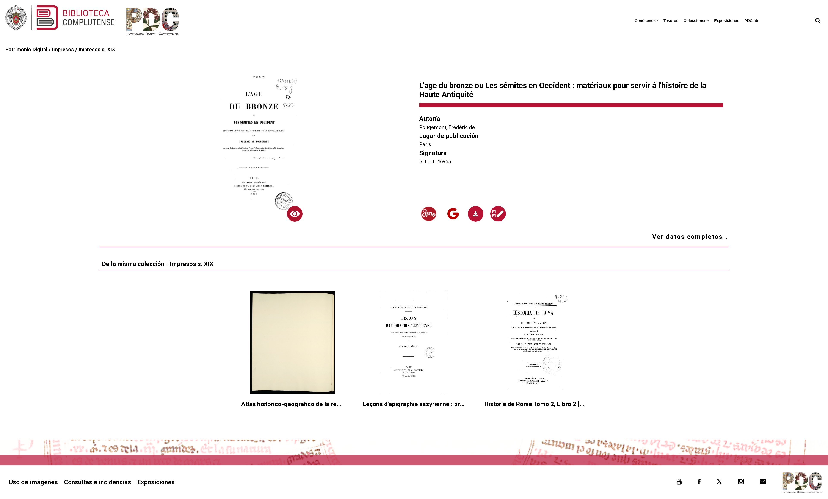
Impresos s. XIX (96, 50)
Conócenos (645, 21)
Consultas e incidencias (97, 482)
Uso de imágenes (33, 482)
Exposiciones (726, 21)
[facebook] (699, 483)
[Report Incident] (498, 213)
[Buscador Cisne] (428, 214)
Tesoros (670, 21)
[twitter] (719, 483)
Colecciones (695, 21)
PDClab (751, 21)
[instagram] (741, 483)
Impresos (63, 50)
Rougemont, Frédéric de (447, 127)
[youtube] (679, 483)
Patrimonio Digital (26, 50)
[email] (762, 483)
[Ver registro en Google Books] (453, 213)
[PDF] (475, 214)
